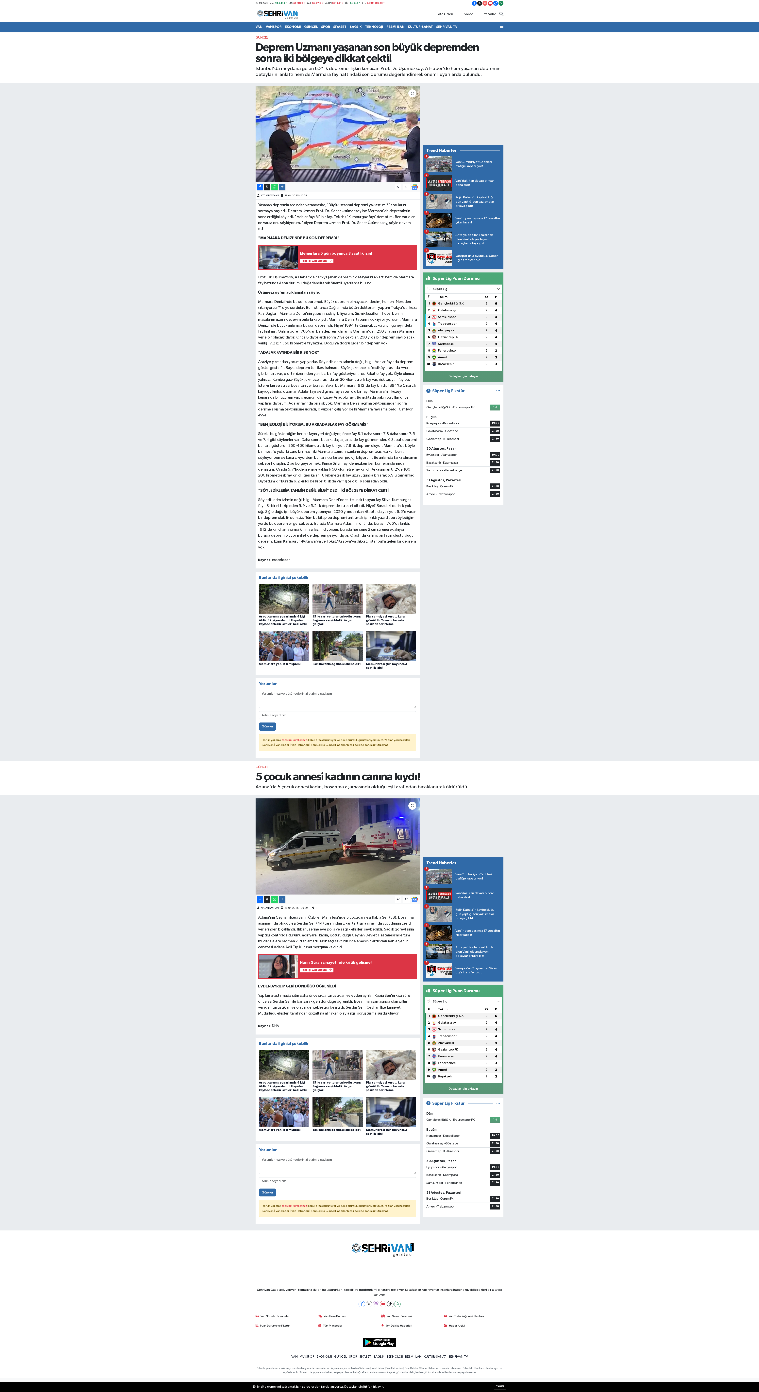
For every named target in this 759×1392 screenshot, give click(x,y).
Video (468, 14)
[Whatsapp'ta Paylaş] (274, 187)
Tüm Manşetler (332, 1325)
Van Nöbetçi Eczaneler (275, 1316)
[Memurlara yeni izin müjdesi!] (284, 646)
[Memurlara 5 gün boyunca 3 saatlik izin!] (391, 646)
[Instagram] (376, 1304)
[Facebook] (362, 1304)
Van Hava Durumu (335, 1316)
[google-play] (379, 1342)
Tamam (500, 1386)
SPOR (325, 26)
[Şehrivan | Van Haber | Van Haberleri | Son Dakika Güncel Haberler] (278, 14)
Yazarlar (490, 14)
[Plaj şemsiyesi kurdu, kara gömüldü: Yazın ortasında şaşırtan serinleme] (391, 598)
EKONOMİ (293, 26)
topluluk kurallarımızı (295, 740)
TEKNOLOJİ (374, 26)
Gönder (267, 726)
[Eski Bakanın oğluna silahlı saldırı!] (337, 646)
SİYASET (339, 26)
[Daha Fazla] (282, 187)
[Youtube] (383, 1304)
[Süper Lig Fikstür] (498, 391)
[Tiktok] (390, 1304)
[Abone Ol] (414, 187)
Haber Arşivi (457, 1325)
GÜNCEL (311, 26)
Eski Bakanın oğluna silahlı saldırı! (336, 664)
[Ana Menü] (501, 26)
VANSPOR (273, 26)
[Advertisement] (463, 113)
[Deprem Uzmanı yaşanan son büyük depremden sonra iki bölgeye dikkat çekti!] (338, 134)
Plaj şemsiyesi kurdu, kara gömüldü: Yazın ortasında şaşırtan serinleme (385, 620)
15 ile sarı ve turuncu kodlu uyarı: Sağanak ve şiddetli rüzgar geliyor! (336, 620)
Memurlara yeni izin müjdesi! (280, 664)
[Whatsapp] (397, 1304)
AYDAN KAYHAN (270, 195)
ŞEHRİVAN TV (446, 26)
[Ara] (501, 14)
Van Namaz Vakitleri (399, 1316)
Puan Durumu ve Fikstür (275, 1325)
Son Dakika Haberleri (398, 1325)
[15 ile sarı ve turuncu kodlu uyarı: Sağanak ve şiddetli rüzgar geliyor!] (337, 598)
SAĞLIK (356, 26)
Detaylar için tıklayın (463, 376)
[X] (369, 1304)
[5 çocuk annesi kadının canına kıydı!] (338, 846)
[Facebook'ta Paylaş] (260, 187)
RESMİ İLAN (395, 26)
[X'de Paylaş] (267, 187)
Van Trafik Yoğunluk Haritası (466, 1316)
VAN (259, 26)
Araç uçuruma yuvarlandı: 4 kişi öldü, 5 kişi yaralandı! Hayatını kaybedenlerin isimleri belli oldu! (283, 620)
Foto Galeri (444, 14)
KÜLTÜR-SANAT (420, 26)
